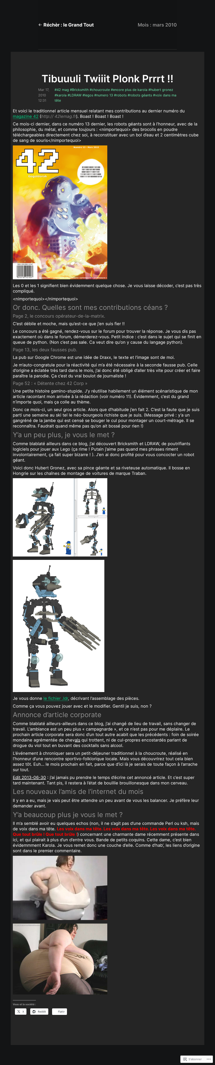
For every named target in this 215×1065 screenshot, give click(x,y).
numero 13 (104, 95)
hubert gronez (162, 90)
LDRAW (75, 95)
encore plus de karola (130, 90)
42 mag (63, 90)
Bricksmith (80, 90)
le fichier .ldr (55, 698)
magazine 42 (25, 116)
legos (89, 95)
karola (62, 95)
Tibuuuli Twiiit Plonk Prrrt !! (107, 78)
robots (121, 95)
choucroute (101, 90)
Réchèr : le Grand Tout (68, 25)
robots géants (141, 95)
